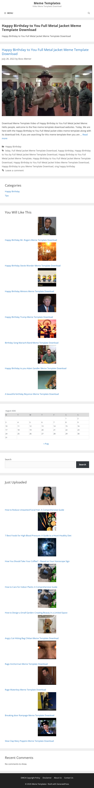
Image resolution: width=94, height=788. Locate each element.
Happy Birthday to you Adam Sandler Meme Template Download (35, 368)
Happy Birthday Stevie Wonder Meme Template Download (32, 265)
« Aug (46, 443)
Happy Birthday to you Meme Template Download (27, 166)
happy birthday (66, 150)
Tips (7, 195)
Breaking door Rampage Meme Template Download (29, 715)
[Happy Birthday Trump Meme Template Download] (47, 303)
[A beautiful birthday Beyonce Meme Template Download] (47, 380)
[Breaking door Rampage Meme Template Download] (47, 702)
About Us (58, 777)
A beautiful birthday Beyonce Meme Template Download (32, 394)
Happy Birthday (13, 146)
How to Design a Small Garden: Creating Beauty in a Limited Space (36, 612)
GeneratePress (63, 784)
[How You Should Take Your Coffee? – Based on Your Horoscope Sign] (47, 547)
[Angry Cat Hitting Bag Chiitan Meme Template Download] (47, 624)
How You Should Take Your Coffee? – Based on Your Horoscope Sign (37, 561)
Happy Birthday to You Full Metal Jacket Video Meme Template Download (51, 162)
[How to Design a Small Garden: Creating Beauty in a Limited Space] (47, 599)
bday (7, 150)
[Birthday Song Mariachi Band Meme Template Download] (47, 329)
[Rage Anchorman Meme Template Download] (47, 650)
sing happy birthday (65, 166)
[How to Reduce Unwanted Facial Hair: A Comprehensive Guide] (47, 496)
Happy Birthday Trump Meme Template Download (29, 317)
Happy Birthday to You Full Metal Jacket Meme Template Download (45, 51)
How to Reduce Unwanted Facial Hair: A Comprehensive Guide (34, 509)
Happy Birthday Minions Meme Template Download (29, 291)
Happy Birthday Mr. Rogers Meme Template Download (31, 240)
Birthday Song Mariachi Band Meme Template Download (31, 342)
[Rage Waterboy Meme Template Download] (47, 676)
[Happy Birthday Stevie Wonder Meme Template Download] (47, 252)
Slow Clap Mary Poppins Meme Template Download (29, 741)
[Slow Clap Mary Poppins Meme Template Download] (47, 727)
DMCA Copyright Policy (30, 777)
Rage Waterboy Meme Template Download (25, 689)
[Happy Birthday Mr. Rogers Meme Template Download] (47, 226)
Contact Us (68, 777)
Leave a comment (14, 170)
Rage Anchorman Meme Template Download (26, 664)
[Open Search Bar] (89, 13)
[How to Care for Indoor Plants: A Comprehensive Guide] (47, 573)
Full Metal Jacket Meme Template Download (34, 150)
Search (8, 459)
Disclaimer (47, 777)
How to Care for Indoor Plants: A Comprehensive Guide (31, 587)
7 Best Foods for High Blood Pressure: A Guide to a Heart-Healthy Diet (38, 535)
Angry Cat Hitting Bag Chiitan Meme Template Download (32, 638)
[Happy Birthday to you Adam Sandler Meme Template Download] (47, 355)
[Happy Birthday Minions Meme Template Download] (47, 278)
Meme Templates (47, 3)
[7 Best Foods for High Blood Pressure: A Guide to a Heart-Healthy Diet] (47, 522)
